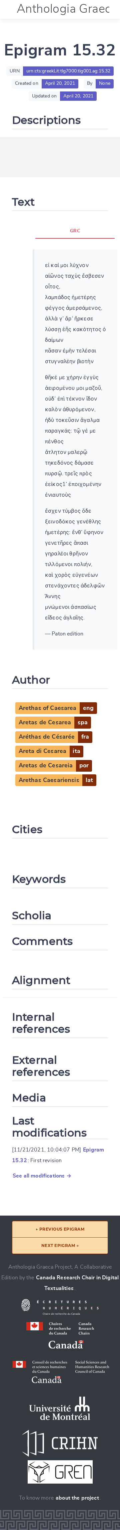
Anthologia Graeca (67, 9)
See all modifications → (42, 1176)
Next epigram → (60, 1245)
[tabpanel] (75, 449)
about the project (77, 1498)
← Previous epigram (60, 1229)
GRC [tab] (75, 231)
